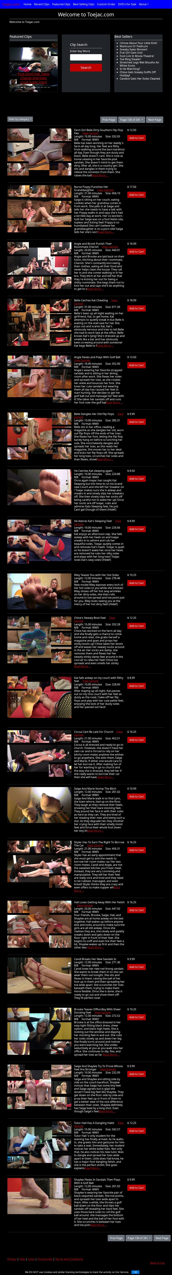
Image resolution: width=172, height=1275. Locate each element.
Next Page (154, 120)
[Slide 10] (49, 87)
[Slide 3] (25, 87)
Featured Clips (61, 4)
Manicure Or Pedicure (134, 46)
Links (31, 1259)
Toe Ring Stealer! (130, 59)
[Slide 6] (35, 87)
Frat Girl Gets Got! (131, 52)
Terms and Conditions (69, 1259)
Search (86, 67)
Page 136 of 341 (130, 120)
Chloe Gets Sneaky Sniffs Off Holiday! (138, 73)
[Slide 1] (18, 87)
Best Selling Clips (83, 4)
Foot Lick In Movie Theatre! (137, 56)
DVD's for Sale (127, 4)
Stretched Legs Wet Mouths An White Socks (139, 64)
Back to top (157, 1263)
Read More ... (100, 175)
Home (27, 4)
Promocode (44, 1259)
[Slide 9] (45, 87)
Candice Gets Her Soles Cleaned (140, 78)
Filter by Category (19, 119)
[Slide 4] (28, 87)
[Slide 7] (38, 87)
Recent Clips (42, 4)
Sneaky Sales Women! (133, 49)
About (143, 4)
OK (135, 1272)
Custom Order (106, 4)
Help (22, 1259)
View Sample (90, 133)
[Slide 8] (42, 87)
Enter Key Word (80, 51)
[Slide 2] (22, 87)
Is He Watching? (130, 69)
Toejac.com (11, 4)
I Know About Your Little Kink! (138, 43)
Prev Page (108, 120)
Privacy (11, 1259)
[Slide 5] (32, 87)
